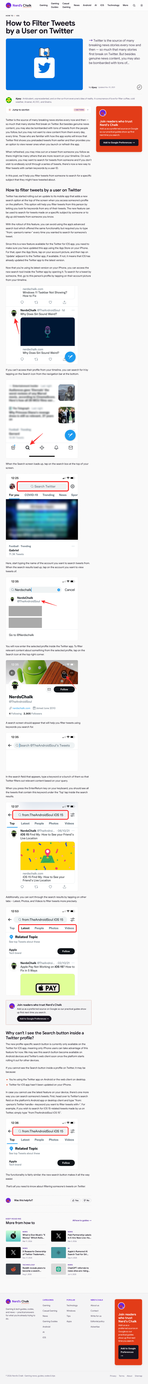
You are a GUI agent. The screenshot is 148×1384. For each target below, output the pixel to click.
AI (96, 5)
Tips (69, 1316)
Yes (76, 1200)
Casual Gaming (66, 5)
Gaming (44, 5)
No (88, 1200)
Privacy (113, 1376)
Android (87, 5)
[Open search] (134, 5)
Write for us (96, 1316)
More (125, 5)
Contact (94, 1310)
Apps (69, 1321)
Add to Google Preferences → (34, 1018)
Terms (121, 1376)
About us (95, 1305)
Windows (71, 1310)
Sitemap (138, 1376)
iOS (102, 5)
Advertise (95, 1326)
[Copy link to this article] (139, 87)
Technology (113, 5)
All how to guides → (82, 1220)
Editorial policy (97, 1321)
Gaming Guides (55, 5)
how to (9, 16)
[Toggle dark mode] (141, 5)
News (76, 5)
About (129, 1376)
